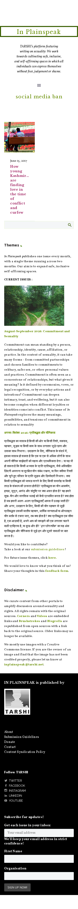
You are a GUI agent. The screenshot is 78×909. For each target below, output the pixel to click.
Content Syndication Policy (24, 752)
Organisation (15, 868)
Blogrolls (54, 621)
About (8, 732)
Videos (42, 616)
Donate (9, 742)
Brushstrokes (29, 621)
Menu (39, 85)
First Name (13, 851)
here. (52, 558)
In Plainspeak (39, 32)
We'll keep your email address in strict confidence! (35, 841)
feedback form (56, 571)
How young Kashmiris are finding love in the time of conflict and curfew (19, 189)
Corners (23, 616)
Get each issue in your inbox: (27, 825)
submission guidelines (47, 549)
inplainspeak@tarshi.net (23, 665)
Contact (10, 747)
